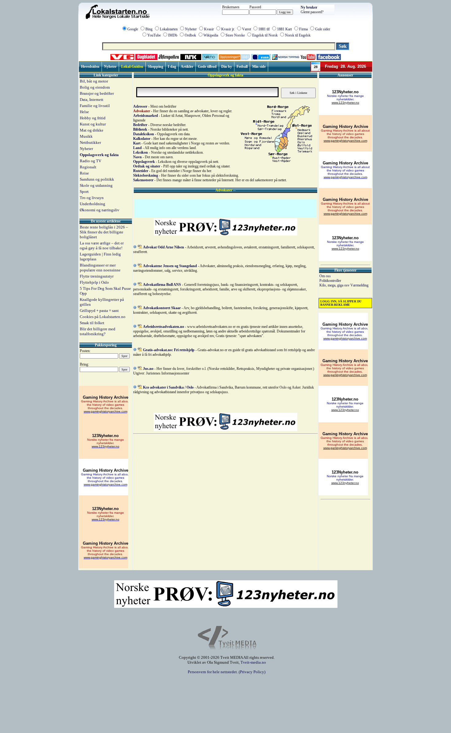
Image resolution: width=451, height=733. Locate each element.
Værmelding (359, 285)
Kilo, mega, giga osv (334, 285)
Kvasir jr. (228, 29)
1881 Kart (284, 29)
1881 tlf (264, 29)
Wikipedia (210, 35)
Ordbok (190, 35)
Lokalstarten (169, 29)
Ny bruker (309, 7)
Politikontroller (330, 280)
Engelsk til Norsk (265, 35)
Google (132, 29)
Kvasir (209, 29)
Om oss (325, 276)
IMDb (172, 35)
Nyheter (191, 29)
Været (246, 29)
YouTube (154, 35)
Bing (148, 29)
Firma (303, 29)
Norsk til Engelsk (297, 35)
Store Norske (235, 35)
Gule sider (322, 29)
